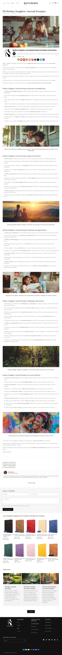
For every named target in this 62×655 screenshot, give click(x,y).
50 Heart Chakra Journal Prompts (29, 587)
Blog (18, 628)
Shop (18, 622)
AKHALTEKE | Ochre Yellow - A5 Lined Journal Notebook (42, 559)
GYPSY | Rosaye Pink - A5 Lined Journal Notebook (30, 559)
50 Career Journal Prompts (9, 467)
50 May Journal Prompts (10, 587)
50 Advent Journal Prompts (9, 462)
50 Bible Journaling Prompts (9, 465)
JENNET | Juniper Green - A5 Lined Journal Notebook (8, 559)
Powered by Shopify (12, 652)
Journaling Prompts (35, 623)
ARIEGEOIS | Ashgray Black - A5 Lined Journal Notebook (8, 535)
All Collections (34, 632)
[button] (13, 3)
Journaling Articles (35, 629)
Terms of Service (48, 628)
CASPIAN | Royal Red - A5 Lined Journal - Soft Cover (31, 535)
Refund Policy (48, 625)
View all (31, 611)
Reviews (19, 625)
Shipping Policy (48, 622)
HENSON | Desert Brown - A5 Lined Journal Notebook (53, 559)
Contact (18, 631)
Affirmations (33, 626)
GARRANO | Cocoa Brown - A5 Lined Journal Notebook (19, 535)
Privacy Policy (48, 631)
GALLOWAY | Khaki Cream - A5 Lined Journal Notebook (42, 535)
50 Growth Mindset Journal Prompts (49, 587)
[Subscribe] (24, 640)
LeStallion (7, 652)
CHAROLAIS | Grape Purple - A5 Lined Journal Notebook (19, 559)
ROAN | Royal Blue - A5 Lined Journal (52, 535)
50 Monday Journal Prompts (9, 464)
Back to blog (32, 483)
